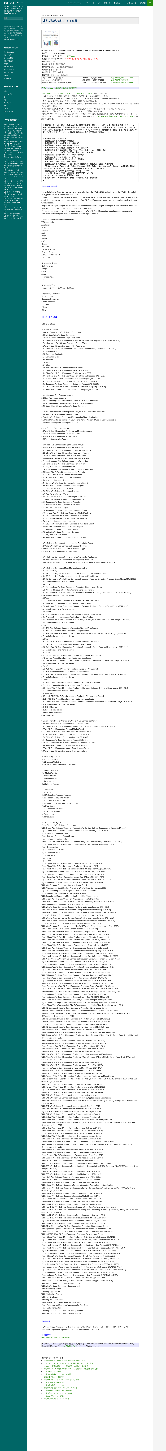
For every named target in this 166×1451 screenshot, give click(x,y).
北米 (5, 106)
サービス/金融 (8, 58)
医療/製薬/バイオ (9, 52)
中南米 (6, 109)
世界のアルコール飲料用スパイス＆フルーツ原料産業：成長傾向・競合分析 (71, 1369)
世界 (61, 15)
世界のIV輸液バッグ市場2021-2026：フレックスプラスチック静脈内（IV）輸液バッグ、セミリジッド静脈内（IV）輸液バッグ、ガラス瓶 (13, 128)
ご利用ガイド (118, 3)
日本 (5, 97)
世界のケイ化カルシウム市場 (54, 1396)
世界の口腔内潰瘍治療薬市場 (54, 1382)
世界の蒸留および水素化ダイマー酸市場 (58, 1391)
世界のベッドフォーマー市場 (13, 181)
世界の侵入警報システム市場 (54, 1385)
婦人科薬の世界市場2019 (12, 135)
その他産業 (7, 78)
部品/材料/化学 (8, 61)
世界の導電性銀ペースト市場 (13, 163)
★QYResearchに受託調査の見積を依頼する (60, 88)
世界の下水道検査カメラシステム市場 (57, 1374)
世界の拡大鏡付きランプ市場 (13, 161)
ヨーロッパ (7, 103)
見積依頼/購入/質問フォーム (122, 78)
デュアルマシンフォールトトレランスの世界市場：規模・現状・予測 (68, 1363)
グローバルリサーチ (13, 3)
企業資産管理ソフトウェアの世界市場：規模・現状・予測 (64, 1360)
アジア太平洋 (8, 94)
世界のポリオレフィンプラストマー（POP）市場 (61, 1380)
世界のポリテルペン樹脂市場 (54, 1377)
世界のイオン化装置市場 (12, 214)
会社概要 (142, 3)
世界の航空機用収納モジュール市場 (56, 1399)
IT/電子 (6, 64)
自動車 (6, 75)
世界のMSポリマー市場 (11, 170)
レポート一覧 (89, 3)
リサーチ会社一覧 (104, 3)
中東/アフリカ (8, 111)
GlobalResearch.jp (74, 3)
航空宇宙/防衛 (8, 72)
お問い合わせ (131, 3)
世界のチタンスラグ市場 (52, 1371)
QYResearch (55, 15)
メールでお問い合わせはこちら (72, 1346)
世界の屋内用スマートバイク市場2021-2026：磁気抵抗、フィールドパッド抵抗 (13, 148)
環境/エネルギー (9, 70)
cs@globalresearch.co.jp (12, 39)
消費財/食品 (7, 55)
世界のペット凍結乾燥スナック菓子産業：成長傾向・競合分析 (66, 1366)
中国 (5, 100)
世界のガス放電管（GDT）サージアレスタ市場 (60, 1388)
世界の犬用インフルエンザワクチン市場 (58, 1393)
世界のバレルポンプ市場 (12, 192)
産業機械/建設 (8, 67)
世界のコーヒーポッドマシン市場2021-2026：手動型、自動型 (13, 209)
